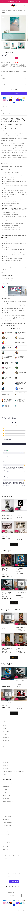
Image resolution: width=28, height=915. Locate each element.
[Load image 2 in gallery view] (14, 45)
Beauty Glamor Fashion (6, 534)
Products (8, 10)
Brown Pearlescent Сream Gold (20, 535)
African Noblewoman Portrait (19, 649)
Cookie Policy (6, 740)
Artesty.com (9, 907)
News (4, 759)
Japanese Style (6, 838)
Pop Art (4, 807)
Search (4, 725)
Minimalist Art (6, 792)
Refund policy (21, 907)
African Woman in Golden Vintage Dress (7, 649)
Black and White (6, 865)
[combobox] (25, 439)
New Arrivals (5, 762)
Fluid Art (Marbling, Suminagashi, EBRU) (11, 855)
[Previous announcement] (2, 1)
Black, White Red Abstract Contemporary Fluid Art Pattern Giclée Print (20, 703)
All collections (6, 731)
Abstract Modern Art (7, 783)
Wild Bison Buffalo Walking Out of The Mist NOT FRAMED (7, 627)
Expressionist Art (6, 795)
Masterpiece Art (6, 868)
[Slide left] (1, 45)
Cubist (4, 804)
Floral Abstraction (7, 825)
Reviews (4, 728)
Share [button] (3, 410)
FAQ (3, 746)
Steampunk (5, 831)
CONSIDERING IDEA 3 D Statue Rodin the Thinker (7, 515)
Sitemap (4, 774)
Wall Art (4, 753)
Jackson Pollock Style (7, 822)
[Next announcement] (25, 1)
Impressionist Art (6, 798)
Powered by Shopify (14, 907)
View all (14, 544)
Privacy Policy (6, 737)
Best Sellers (5, 765)
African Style (5, 846)
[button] (2, 5)
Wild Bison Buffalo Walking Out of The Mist (21, 593)
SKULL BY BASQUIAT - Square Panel (20, 569)
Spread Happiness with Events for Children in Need (14, 771)
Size (2, 81)
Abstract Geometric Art (8, 801)
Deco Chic (5, 858)
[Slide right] (26, 45)
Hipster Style (5, 849)
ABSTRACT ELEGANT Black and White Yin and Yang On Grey (7, 593)
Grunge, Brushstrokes (7, 834)
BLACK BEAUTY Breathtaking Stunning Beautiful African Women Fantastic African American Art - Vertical (7, 570)
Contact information (14, 912)
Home (3, 10)
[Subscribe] (20, 876)
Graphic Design (6, 819)
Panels (2, 75)
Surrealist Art (6, 789)
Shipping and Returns (7, 743)
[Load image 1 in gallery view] (6, 45)
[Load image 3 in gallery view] (21, 45)
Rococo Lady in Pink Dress (20, 627)
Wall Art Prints (6, 756)
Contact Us (5, 734)
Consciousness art (7, 816)
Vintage (4, 852)
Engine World (6, 862)
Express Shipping (8, 59)
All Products (5, 768)
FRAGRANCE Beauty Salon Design (20, 513)
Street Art (5, 828)
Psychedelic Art (6, 786)
